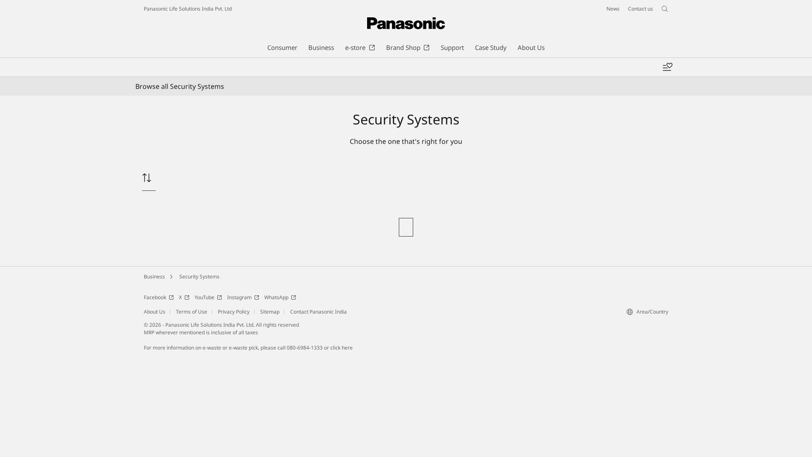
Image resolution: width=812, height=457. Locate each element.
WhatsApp (276, 297)
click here (341, 347)
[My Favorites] (667, 67)
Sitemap (270, 311)
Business (154, 276)
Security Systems (199, 276)
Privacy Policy (234, 311)
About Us (154, 311)
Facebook (155, 297)
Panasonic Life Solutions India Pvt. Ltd (188, 8)
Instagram (239, 297)
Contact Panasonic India (318, 311)
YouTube (204, 297)
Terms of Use (191, 311)
